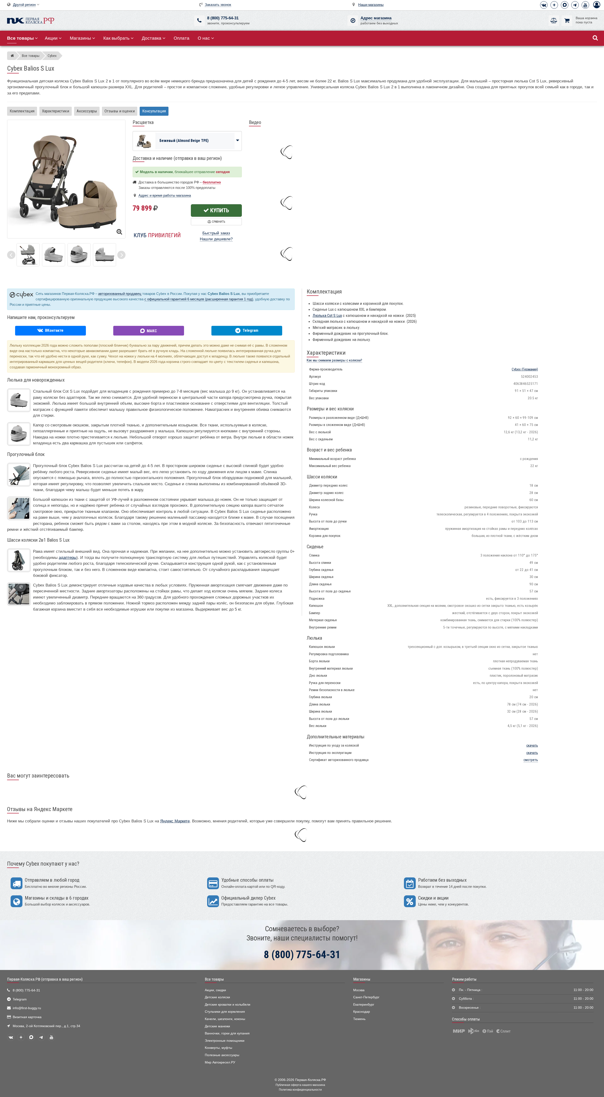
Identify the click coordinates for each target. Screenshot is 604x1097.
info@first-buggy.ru (27, 1008)
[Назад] (11, 255)
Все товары (214, 979)
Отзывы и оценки (120, 111)
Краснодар (361, 1011)
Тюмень (359, 1019)
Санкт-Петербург (366, 997)
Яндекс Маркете (175, 821)
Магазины (80, 38)
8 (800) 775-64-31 (223, 18)
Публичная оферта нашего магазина (300, 1085)
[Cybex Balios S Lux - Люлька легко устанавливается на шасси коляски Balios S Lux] (28, 254)
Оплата (181, 38)
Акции (51, 38)
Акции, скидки (215, 990)
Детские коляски (217, 997)
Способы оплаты (466, 1019)
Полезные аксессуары (222, 1055)
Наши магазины (371, 5)
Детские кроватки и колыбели (227, 1004)
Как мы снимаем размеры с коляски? (334, 360)
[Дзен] (554, 5)
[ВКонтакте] (544, 5)
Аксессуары (87, 111)
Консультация (154, 111)
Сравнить (218, 221)
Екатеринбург (363, 1004)
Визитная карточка (27, 1017)
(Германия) (525, 369)
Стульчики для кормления (225, 1011)
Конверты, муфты (218, 1048)
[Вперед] (121, 255)
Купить (219, 210)
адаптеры (67, 557)
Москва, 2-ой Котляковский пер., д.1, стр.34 (46, 1026)
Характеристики (55, 111)
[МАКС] (564, 5)
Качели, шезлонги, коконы (225, 1019)
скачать (532, 745)
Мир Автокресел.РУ (220, 1062)
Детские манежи (217, 1026)
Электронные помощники (224, 1040)
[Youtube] (585, 5)
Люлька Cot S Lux (327, 315)
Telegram (20, 999)
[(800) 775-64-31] (199, 20)
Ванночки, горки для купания (227, 1033)
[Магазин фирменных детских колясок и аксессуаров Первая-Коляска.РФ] (30, 20)
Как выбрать (116, 38)
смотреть (531, 760)
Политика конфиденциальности (300, 1089)
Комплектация (22, 111)
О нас (204, 38)
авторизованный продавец (119, 294)
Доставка (151, 38)
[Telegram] (575, 5)
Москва (359, 990)
